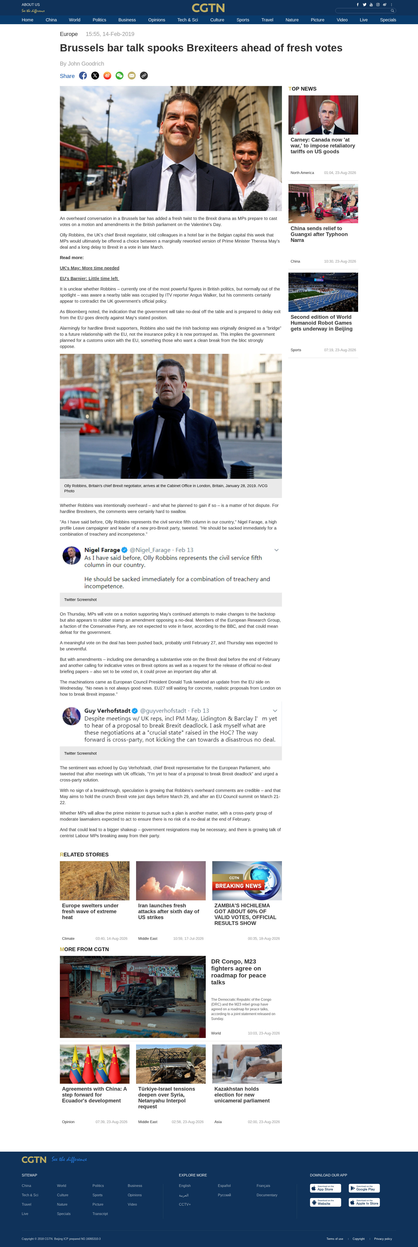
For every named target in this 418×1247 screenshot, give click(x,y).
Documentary (267, 1195)
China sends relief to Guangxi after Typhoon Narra (319, 234)
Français (263, 1186)
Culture (217, 19)
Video (342, 19)
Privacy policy (383, 1238)
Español (224, 1186)
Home (27, 19)
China (51, 19)
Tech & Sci (187, 19)
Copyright (359, 1238)
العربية (184, 1195)
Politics (99, 19)
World (74, 19)
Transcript (100, 1214)
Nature (292, 19)
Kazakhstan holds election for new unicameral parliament (242, 1095)
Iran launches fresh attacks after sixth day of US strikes (168, 911)
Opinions (156, 19)
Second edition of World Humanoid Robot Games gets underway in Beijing (322, 323)
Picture (317, 19)
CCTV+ (185, 1204)
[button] (294, 129)
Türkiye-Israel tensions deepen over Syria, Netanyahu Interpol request (166, 1097)
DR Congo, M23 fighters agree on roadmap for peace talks (238, 972)
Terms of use (335, 1238)
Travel (267, 19)
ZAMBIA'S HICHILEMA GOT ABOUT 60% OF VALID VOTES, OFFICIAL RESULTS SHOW (245, 914)
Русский (224, 1195)
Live (364, 19)
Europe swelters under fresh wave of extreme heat (90, 911)
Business (127, 19)
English (185, 1186)
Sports (243, 19)
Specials (388, 19)
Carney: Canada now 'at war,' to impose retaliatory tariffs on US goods (323, 145)
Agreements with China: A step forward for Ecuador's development (94, 1095)
